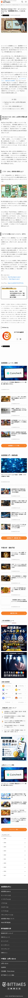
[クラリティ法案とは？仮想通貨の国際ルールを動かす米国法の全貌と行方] (14, 650)
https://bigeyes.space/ (14, 279)
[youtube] (20, 339)
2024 (5, 846)
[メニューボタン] (26, 2)
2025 (5, 842)
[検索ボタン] (22, 2)
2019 (5, 867)
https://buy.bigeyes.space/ (14, 277)
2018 (5, 871)
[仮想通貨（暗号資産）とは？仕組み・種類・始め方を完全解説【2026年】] (14, 760)
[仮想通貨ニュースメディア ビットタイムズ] (5, 2)
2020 (5, 863)
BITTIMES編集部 (19, 332)
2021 (5, 859)
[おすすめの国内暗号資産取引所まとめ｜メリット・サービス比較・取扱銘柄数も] (14, 677)
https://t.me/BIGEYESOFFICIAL (16, 283)
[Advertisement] (14, 38)
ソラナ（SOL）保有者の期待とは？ (13, 106)
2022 (5, 855)
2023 (5, 850)
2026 (5, 838)
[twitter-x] (17, 339)
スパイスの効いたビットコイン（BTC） (14, 108)
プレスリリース (6, 15)
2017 (5, 875)
